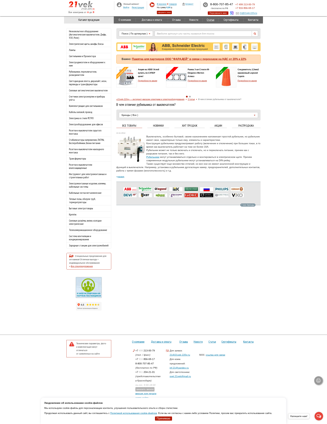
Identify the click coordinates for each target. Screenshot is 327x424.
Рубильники (152, 157)
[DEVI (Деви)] (130, 195)
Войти (126, 7)
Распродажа (246, 125)
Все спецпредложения (82, 266)
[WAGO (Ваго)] (160, 195)
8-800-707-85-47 (144, 363)
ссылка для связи (215, 354)
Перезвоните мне (218, 13)
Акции (218, 125)
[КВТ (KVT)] (145, 195)
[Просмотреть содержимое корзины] (152, 4)
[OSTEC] (222, 195)
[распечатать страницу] (318, 380)
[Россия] (206, 189)
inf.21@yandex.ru (179, 367)
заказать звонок (145, 389)
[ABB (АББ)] (130, 189)
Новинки (158, 125)
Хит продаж (189, 125)
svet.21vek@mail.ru (180, 376)
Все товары (129, 125)
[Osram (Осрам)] (237, 189)
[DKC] (191, 195)
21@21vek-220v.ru (180, 354)
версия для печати (145, 393)
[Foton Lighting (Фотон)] (176, 195)
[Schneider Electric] (145, 189)
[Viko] (237, 195)
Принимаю (163, 418)
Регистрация (138, 7)
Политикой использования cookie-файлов (133, 413)
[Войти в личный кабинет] (119, 4)
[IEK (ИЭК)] (176, 189)
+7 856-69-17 (145, 359)
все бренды (248, 205)
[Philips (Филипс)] (222, 189)
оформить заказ (164, 12)
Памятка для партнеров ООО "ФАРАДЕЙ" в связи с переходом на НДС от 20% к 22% (189, 59)
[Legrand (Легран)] (160, 189)
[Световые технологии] (206, 195)
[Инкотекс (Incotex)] (191, 189)
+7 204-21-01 (145, 372)
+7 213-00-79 (145, 350)
